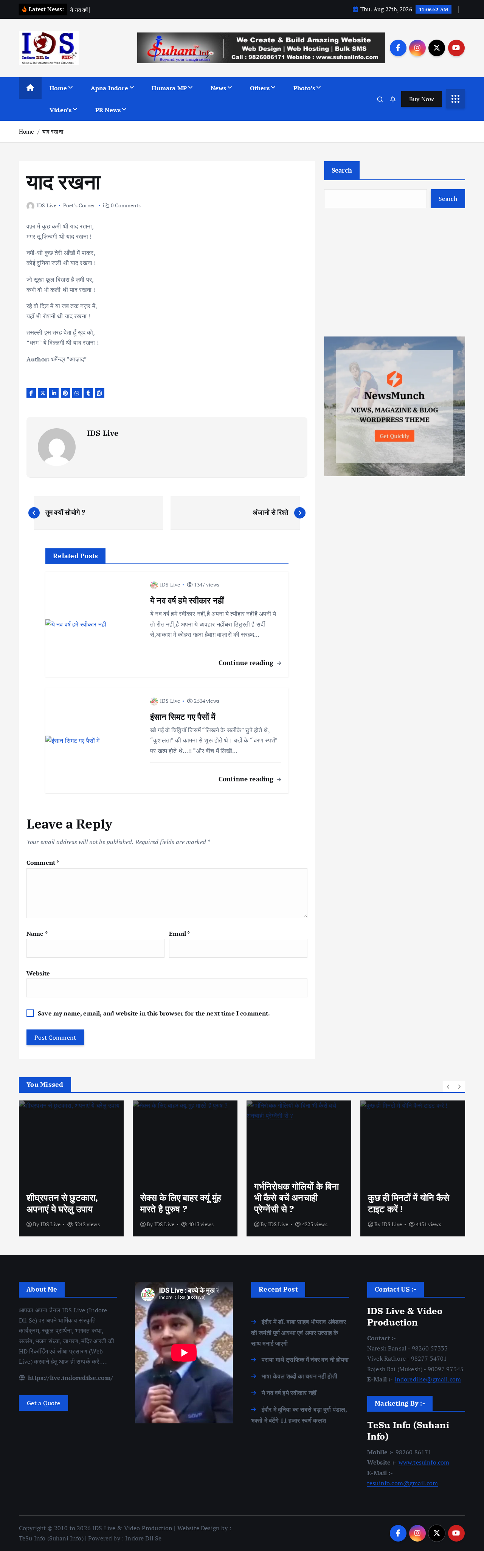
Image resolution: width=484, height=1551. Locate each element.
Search (342, 170)
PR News (108, 110)
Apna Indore (109, 88)
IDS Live (46, 205)
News (218, 88)
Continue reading (247, 662)
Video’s (60, 110)
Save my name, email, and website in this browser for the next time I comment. (154, 1013)
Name (37, 933)
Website (38, 973)
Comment (42, 862)
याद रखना (52, 131)
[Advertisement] (394, 272)
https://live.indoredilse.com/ (69, 1378)
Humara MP (169, 88)
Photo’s (304, 88)
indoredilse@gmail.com (428, 1379)
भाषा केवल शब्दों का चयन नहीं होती (299, 1376)
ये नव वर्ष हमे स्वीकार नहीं (289, 1393)
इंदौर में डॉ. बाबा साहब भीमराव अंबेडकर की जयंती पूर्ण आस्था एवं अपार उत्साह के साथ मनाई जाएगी (298, 1332)
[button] (448, 1086)
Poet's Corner (79, 205)
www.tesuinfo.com (424, 1462)
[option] (71, 1168)
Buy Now (421, 99)
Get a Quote (43, 1403)
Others (260, 88)
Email (179, 933)
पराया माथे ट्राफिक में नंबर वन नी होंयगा (305, 1359)
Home (58, 88)
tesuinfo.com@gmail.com (402, 1483)
